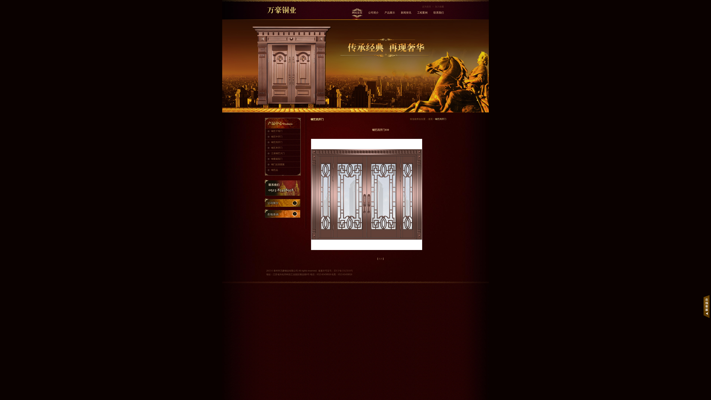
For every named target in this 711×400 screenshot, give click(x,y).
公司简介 (373, 12)
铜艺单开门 (276, 147)
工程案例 (422, 12)
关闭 (380, 259)
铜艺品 (274, 170)
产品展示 (390, 12)
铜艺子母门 (276, 131)
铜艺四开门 (276, 142)
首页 (430, 119)
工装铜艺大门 (278, 153)
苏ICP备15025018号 (343, 270)
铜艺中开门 (276, 136)
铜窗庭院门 (276, 159)
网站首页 (357, 12)
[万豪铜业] (284, 10)
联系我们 (438, 12)
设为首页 (426, 6)
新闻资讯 (406, 12)
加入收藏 (439, 6)
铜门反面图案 (278, 164)
